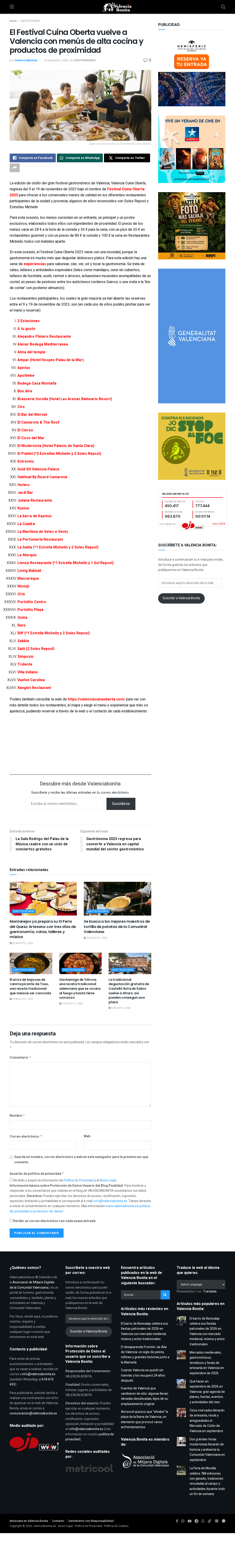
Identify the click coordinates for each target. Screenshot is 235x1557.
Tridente (24, 664)
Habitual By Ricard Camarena (42, 477)
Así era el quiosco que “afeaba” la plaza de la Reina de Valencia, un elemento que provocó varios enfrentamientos (144, 1419)
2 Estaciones (28, 321)
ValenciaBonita (26, 60)
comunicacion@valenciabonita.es (33, 1413)
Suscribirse (121, 804)
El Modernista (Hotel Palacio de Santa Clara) (55, 446)
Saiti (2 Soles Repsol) (35, 649)
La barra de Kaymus (34, 516)
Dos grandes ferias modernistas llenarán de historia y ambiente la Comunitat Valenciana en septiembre (207, 1449)
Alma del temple (31, 352)
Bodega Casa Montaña (36, 383)
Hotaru (23, 485)
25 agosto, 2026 (22, 943)
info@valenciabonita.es (110, 1201)
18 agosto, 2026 (22, 999)
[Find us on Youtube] (189, 1521)
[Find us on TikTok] (209, 1521)
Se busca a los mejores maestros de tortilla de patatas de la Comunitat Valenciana (117, 926)
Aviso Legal (108, 1180)
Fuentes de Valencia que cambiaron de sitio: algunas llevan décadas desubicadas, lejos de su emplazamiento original (144, 1396)
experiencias (35, 264)
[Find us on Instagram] (183, 1521)
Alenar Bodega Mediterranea (42, 344)
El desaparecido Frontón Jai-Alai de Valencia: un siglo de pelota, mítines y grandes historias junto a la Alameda (145, 1355)
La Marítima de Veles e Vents (42, 531)
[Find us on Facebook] (177, 1521)
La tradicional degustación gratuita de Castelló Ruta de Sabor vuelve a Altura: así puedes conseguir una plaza (129, 990)
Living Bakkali (29, 570)
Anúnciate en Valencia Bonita (29, 1521)
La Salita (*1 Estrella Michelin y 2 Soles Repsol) (57, 547)
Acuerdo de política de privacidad (37, 1173)
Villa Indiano (27, 672)
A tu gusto (26, 329)
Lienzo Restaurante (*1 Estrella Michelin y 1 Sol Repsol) (65, 563)
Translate (210, 1291)
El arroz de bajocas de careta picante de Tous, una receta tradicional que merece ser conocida (30, 986)
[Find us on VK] (216, 1521)
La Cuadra (26, 524)
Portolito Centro (31, 602)
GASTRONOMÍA (30, 21)
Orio (21, 594)
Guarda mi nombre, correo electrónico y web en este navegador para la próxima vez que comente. (81, 1159)
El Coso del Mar (31, 438)
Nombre (17, 1115)
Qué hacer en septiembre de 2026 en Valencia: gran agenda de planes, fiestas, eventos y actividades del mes (207, 1392)
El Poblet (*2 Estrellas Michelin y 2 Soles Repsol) (59, 453)
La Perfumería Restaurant (40, 539)
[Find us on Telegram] (196, 1521)
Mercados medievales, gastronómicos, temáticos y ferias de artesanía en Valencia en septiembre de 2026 (207, 1363)
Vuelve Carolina (31, 680)
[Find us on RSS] (223, 1521)
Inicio (13, 21)
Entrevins (25, 461)
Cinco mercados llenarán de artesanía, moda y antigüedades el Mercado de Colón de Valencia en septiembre (207, 1420)
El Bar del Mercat (32, 414)
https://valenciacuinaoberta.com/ (96, 699)
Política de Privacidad (79, 1180)
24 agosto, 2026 (96, 938)
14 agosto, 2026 (72, 1004)
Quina (22, 617)
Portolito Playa (30, 610)
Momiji (23, 586)
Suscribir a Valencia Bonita (181, 598)
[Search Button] (223, 7)
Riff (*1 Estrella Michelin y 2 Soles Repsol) (53, 633)
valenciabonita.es (44, 1526)
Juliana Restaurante (34, 500)
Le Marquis (27, 555)
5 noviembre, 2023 (56, 60)
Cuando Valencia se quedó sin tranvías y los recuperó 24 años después (143, 1375)
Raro (21, 625)
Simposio (25, 656)
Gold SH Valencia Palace (38, 469)
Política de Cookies (116, 1526)
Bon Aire (24, 391)
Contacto (58, 1521)
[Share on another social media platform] (15, 167)
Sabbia (23, 641)
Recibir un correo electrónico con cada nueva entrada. (54, 1221)
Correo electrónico (26, 1136)
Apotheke (25, 375)
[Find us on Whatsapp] (203, 1521)
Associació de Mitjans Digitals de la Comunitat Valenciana (32, 1285)
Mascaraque (28, 578)
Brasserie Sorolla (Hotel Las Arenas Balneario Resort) (64, 399)
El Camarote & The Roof (38, 422)
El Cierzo (25, 430)
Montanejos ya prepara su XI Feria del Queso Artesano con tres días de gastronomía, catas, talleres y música (43, 929)
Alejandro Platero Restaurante (44, 336)
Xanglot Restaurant (34, 688)
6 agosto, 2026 (121, 1008)
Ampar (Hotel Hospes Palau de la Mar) (50, 360)
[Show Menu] (12, 7)
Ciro (21, 407)
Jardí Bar (25, 492)
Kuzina (23, 508)
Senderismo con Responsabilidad (91, 1521)
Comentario (20, 1057)
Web (87, 1136)
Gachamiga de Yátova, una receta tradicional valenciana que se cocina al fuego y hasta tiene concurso (80, 988)
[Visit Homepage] (117, 6)
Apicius (23, 368)
